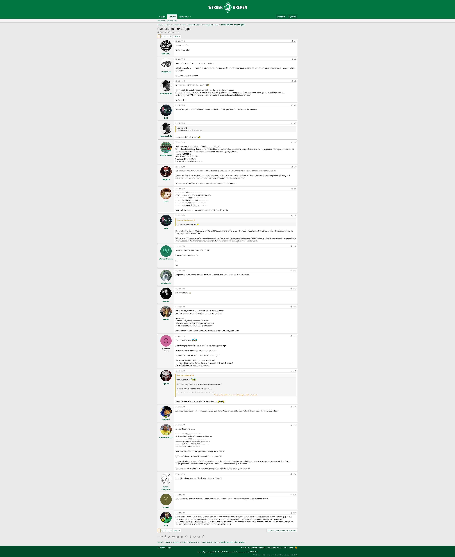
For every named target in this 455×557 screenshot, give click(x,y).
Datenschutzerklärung (274, 547)
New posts (161, 21)
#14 (294, 336)
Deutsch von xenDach (246, 552)
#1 (295, 41)
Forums (172, 16)
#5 (295, 123)
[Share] (291, 41)
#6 (295, 142)
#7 (295, 167)
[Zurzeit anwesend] (166, 417)
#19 (294, 495)
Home (291, 547)
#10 (294, 246)
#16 (294, 407)
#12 (294, 289)
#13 (294, 307)
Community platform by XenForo (216, 552)
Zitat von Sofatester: (184, 376)
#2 (295, 59)
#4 (295, 105)
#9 (295, 216)
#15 (294, 371)
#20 (294, 513)
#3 (295, 81)
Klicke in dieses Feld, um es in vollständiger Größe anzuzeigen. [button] (236, 395)
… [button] (167, 36)
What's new (184, 16)
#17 (294, 425)
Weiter (176, 36)
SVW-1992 (162, 32)
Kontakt (244, 547)
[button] (190, 16)
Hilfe (285, 547)
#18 (294, 474)
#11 (294, 271)
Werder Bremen (165, 547)
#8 (295, 189)
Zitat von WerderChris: (185, 220)
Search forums (172, 21)
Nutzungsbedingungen (256, 547)
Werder (162, 16)
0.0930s (280, 555)
